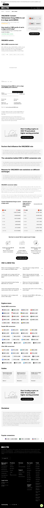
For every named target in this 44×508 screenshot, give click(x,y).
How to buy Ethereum (38, 497)
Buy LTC (28, 481)
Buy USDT (29, 464)
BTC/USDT (38, 466)
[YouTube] (16, 504)
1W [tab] (10, 54)
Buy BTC (28, 466)
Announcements (22, 476)
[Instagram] (14, 504)
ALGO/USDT (38, 477)
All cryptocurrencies (13, 474)
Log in (34, 8)
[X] (10, 504)
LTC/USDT (38, 481)
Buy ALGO (29, 477)
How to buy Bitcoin (38, 495)
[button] (31, 8)
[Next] (41, 439)
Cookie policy (3, 473)
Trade (11, 472)
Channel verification (21, 474)
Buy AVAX (29, 479)
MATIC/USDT (38, 470)
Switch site (6, 4)
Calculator (8, 11)
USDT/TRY (38, 464)
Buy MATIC (29, 470)
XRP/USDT (38, 475)
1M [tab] (14, 54)
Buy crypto (12, 468)
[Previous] (2, 439)
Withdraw (12, 466)
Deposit (11, 464)
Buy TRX (28, 475)
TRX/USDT (38, 474)
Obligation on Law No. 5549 (4, 483)
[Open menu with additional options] (42, 8)
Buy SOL (28, 472)
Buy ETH (28, 468)
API (19, 464)
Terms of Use (9, 423)
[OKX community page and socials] (18, 504)
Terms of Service (15, 425)
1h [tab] (3, 54)
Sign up (38, 8)
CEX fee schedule (22, 466)
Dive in (4, 380)
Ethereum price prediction (38, 486)
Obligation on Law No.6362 (4, 485)
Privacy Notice (4, 467)
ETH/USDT (38, 468)
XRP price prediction (38, 489)
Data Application (4, 475)
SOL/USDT (38, 472)
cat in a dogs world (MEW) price (12, 107)
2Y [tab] (22, 54)
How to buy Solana (38, 500)
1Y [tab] (18, 54)
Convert (11, 470)
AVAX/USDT (38, 479)
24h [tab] (7, 54)
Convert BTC (29, 489)
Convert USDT (29, 487)
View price (19, 380)
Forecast (33, 380)
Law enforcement (4, 471)
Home (2, 11)
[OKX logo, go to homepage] (5, 8)
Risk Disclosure (4, 469)
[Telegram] (12, 504)
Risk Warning (17, 423)
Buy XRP (28, 474)
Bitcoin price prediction (38, 484)
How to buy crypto (38, 492)
